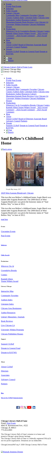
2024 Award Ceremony (25, 36)
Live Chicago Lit (41, 22)
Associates (5, 375)
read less (4, 219)
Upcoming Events (8, 231)
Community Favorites (28, 15)
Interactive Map (7, 291)
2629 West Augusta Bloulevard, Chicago (17, 193)
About (8, 42)
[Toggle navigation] (2, 74)
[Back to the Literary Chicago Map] (6, 149)
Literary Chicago (13, 13)
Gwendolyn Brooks (28, 31)
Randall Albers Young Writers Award (21, 33)
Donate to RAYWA (9, 352)
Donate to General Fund (29, 51)
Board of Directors (25, 45)
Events (8, 4)
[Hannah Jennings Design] (12, 452)
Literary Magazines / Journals (12, 317)
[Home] (16, 67)
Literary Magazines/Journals (21, 21)
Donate (9, 49)
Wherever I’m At (13, 31)
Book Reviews (28, 22)
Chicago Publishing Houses (12, 334)
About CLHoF (12, 45)
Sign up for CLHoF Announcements (12, 398)
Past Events (16, 6)
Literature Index (31, 18)
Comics (4, 275)
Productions (11, 29)
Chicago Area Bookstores (11, 308)
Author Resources (22, 20)
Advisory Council (13, 47)
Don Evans (11, 423)
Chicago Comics (43, 31)
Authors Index (18, 18)
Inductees (10, 9)
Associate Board (40, 45)
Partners (24, 47)
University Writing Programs (17, 24)
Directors (4, 371)
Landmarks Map (12, 15)
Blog (8, 40)
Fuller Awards (11, 11)
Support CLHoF (12, 51)
